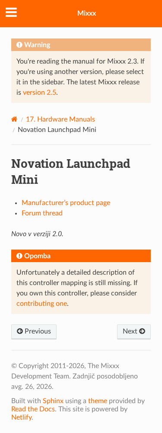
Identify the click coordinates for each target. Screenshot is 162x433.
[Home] (14, 119)
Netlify (21, 417)
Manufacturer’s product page (66, 202)
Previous (37, 331)
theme (97, 401)
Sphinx (53, 401)
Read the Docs (33, 409)
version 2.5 (39, 92)
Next (131, 331)
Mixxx (86, 13)
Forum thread (42, 213)
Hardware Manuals (60, 119)
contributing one (41, 303)
